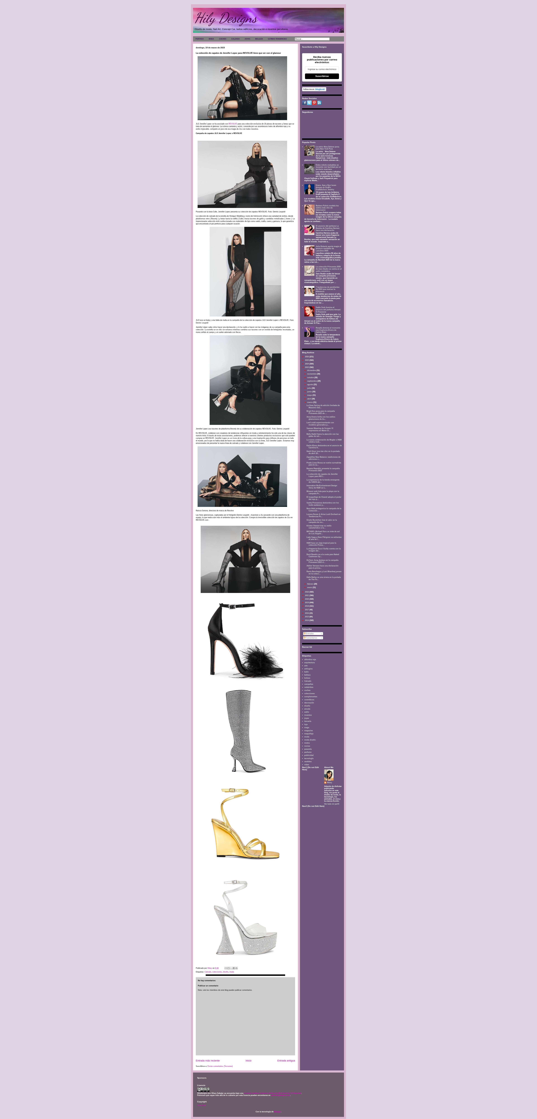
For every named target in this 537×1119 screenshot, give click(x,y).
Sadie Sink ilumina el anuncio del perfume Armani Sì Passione (328, 309)
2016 (307, 613)
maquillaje (308, 734)
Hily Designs (225, 17)
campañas (308, 684)
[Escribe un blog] (228, 968)
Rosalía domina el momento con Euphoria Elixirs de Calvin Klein (328, 330)
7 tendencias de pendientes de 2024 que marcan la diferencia (327, 289)
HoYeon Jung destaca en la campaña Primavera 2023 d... (322, 561)
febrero (310, 584)
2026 (307, 357)
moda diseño (310, 740)
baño (306, 672)
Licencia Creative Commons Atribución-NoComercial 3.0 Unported (272, 1093)
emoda (307, 709)
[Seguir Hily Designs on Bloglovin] (314, 91)
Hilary (329, 782)
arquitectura (309, 663)
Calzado (208, 972)
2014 (307, 620)
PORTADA (200, 39)
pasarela (308, 749)
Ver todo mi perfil (331, 804)
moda (231, 972)
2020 (307, 599)
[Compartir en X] (231, 968)
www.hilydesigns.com (280, 1095)
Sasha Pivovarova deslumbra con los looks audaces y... (323, 504)
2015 (307, 617)
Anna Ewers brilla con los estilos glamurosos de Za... (321, 418)
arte (306, 666)
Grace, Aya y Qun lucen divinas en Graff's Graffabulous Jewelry (326, 187)
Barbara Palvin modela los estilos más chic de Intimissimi (327, 208)
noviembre (312, 374)
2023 (307, 367)
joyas (306, 718)
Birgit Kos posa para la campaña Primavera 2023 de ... (321, 412)
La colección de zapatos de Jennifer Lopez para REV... (322, 475)
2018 (307, 606)
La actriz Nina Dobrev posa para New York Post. (327, 148)
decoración (309, 703)
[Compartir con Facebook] (233, 968)
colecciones (217, 972)
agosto (310, 384)
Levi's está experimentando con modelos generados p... (320, 424)
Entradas (309, 634)
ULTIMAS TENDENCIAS (277, 39)
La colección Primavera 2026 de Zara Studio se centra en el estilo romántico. (329, 269)
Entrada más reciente (208, 1060)
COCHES (222, 39)
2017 (307, 610)
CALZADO (235, 39)
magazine (308, 731)
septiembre (312, 381)
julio (309, 388)
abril (309, 399)
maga (306, 727)
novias (307, 746)
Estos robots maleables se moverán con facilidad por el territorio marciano (328, 167)
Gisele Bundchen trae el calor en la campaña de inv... (322, 521)
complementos (310, 697)
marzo (310, 402)
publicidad (309, 755)
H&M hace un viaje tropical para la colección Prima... (321, 544)
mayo (310, 395)
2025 (307, 360)
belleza (307, 675)
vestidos (308, 761)
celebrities (308, 687)
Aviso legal (201, 1105)
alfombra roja (310, 659)
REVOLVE (232, 124)
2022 (307, 592)
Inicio (248, 1060)
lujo (306, 724)
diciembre (311, 370)
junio (309, 392)
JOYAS (247, 39)
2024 (307, 364)
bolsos (307, 678)
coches (307, 690)
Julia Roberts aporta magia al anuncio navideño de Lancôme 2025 (328, 248)
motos (307, 743)
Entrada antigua (286, 1060)
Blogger (277, 1112)
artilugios (308, 669)
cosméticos (309, 700)
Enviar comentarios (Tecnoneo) (220, 1066)
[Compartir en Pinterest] (236, 968)
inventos (308, 715)
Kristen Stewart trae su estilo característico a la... (319, 527)
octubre (310, 377)
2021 (307, 595)
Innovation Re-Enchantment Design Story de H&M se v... (322, 486)
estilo (306, 712)
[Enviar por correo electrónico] (225, 968)
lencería (307, 721)
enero (310, 587)
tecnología (308, 758)
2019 (307, 602)
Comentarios (311, 638)
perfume (307, 752)
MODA (211, 39)
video (306, 765)
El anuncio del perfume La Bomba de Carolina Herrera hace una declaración (327, 228)
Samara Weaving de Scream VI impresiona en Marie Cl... (320, 429)
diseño (225, 972)
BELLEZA (259, 39)
